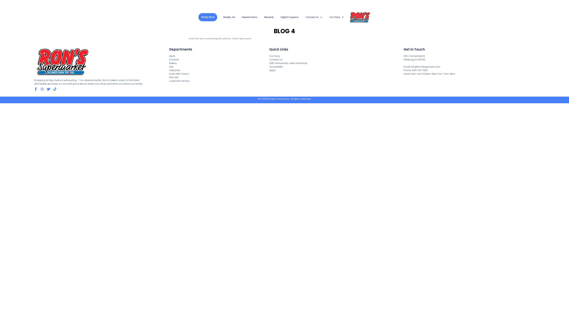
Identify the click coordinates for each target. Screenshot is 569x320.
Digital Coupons (290, 17)
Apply (272, 70)
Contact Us (312, 17)
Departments (249, 17)
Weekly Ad (229, 17)
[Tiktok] (55, 89)
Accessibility (276, 66)
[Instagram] (42, 89)
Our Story (334, 17)
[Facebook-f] (35, 89)
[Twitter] (48, 89)
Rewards (269, 17)
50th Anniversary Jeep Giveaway (288, 63)
